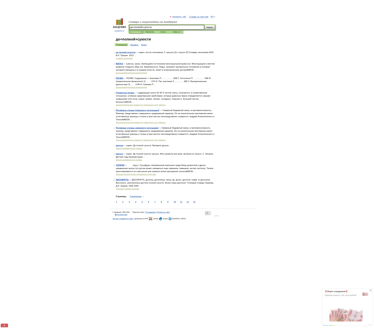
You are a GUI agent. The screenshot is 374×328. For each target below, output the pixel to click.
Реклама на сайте (163, 212)
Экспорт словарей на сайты (122, 218)
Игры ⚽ (176, 32)
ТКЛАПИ (120, 165)
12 (188, 202)
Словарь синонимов (124, 58)
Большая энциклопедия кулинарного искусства (136, 174)
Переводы (149, 32)
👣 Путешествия (121, 214)
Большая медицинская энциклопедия (131, 73)
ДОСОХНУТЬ (122, 179)
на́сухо (119, 154)
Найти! (210, 27)
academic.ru (119, 31)
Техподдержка (150, 212)
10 (175, 202)
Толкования (136, 32)
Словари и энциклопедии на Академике (153, 21)
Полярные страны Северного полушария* (137, 110)
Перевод (134, 45)
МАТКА (119, 64)
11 (181, 202)
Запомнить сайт (179, 17)
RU (212, 17)
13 (194, 202)
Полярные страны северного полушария (137, 128)
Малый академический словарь (129, 148)
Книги (163, 32)
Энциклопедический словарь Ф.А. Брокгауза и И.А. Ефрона (141, 105)
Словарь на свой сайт (198, 17)
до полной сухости (126, 52)
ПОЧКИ (119, 78)
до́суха (119, 145)
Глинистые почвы (125, 93)
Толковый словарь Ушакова (127, 189)
